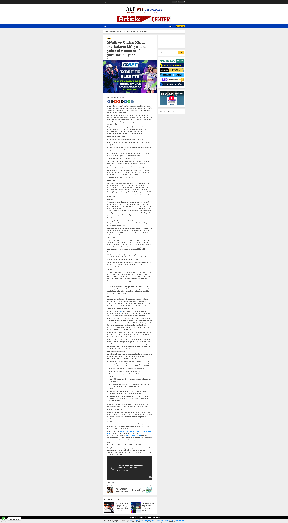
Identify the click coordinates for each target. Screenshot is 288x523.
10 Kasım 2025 (115, 58)
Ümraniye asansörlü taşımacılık (146, 520)
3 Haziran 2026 (146, 512)
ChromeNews (148, 517)
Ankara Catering (134, 520)
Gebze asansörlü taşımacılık (162, 520)
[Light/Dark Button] (170, 26)
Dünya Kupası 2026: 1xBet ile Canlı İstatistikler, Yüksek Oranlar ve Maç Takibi (148, 507)
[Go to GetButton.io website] (3, 521)
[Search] (174, 26)
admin (109, 58)
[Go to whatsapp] (3, 518)
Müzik (112, 482)
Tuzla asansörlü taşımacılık (177, 520)
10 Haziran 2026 (120, 512)
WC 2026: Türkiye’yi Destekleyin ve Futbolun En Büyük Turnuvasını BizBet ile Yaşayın (122, 507)
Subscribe (181, 26)
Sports (109, 38)
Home (104, 26)
